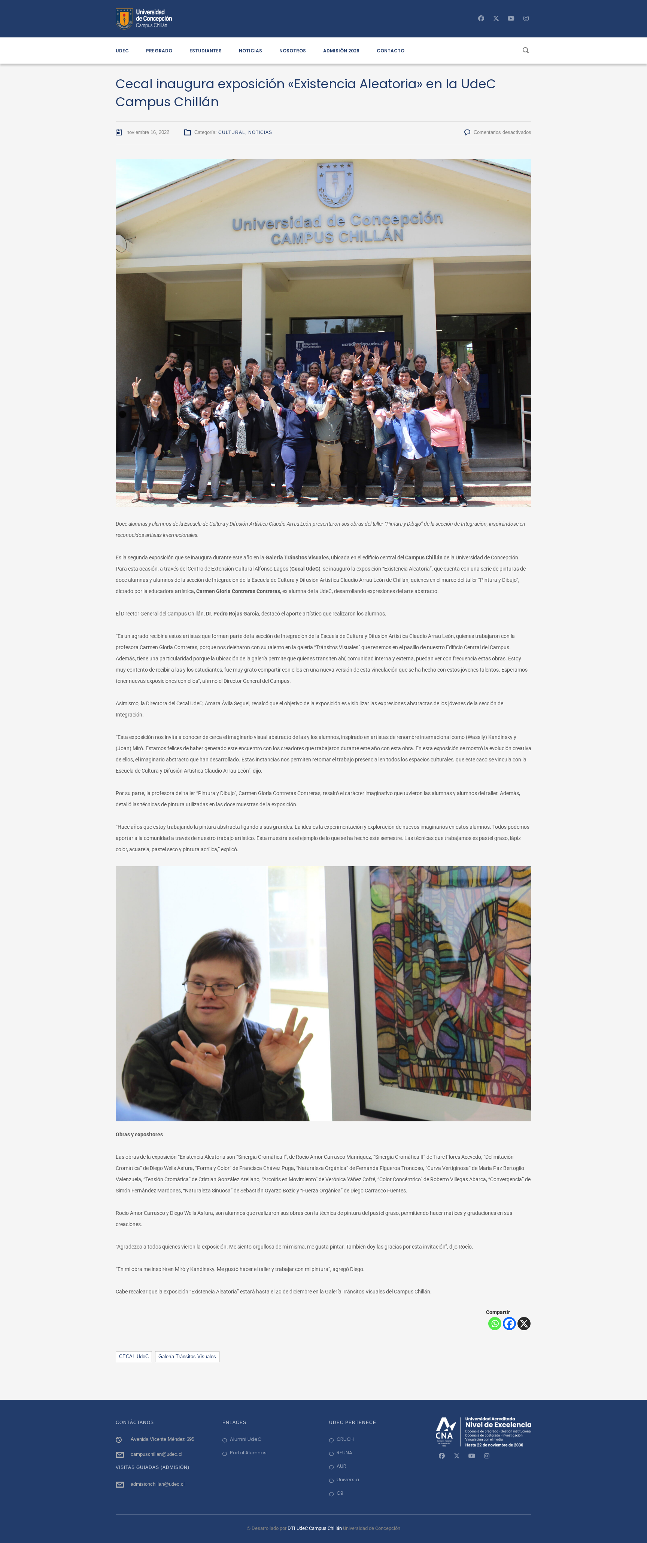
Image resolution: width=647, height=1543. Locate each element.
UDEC (122, 51)
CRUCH (345, 1439)
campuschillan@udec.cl (156, 1454)
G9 (340, 1493)
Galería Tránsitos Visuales (187, 1356)
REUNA (344, 1452)
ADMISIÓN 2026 (341, 51)
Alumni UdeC (245, 1439)
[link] (442, 1456)
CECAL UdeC (134, 1356)
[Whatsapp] (494, 1323)
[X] (524, 1323)
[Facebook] (509, 1323)
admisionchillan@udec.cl (158, 1484)
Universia (348, 1479)
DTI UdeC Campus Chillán (315, 1528)
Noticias (260, 132)
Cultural (231, 132)
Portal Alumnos (248, 1452)
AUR (341, 1466)
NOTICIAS (250, 51)
